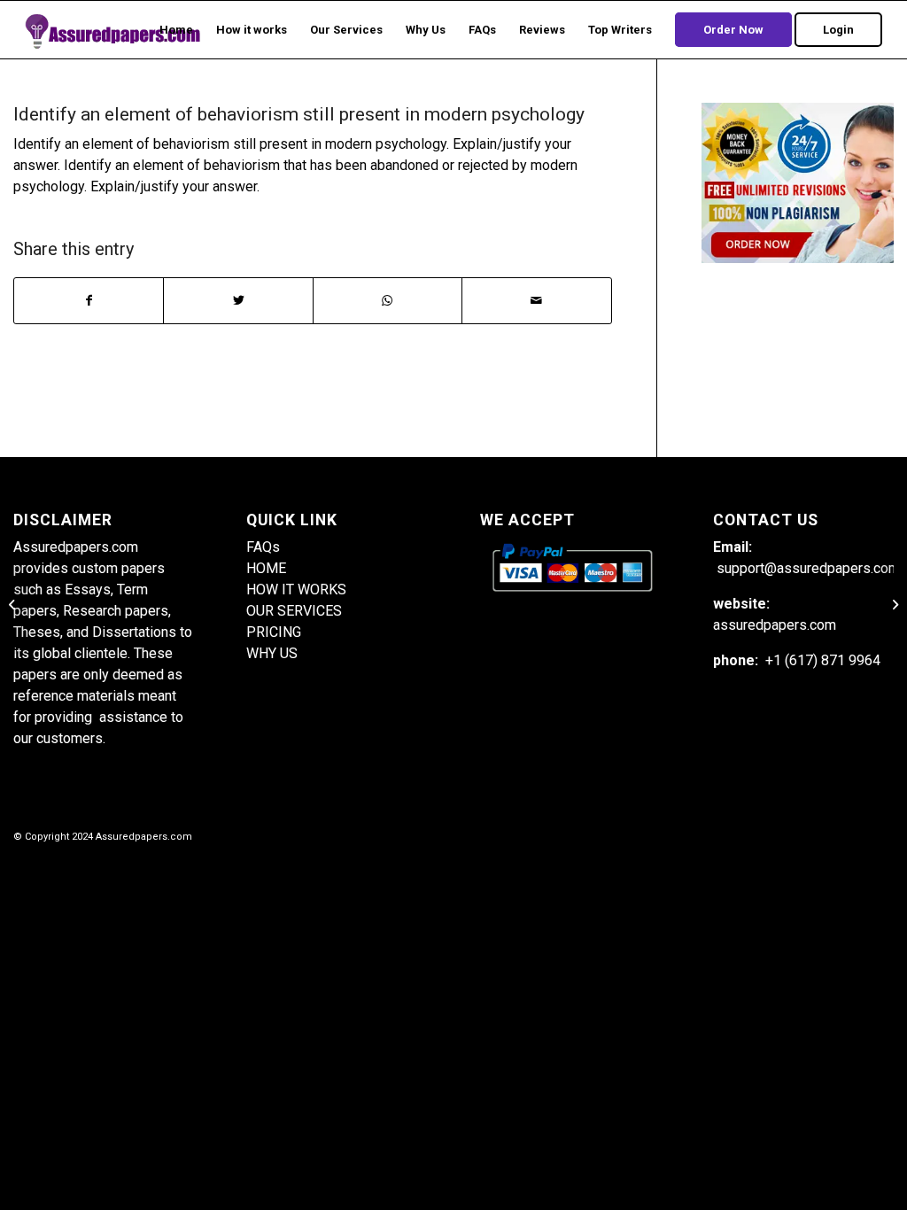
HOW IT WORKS (296, 589)
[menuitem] (176, 29)
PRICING (273, 632)
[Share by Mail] (536, 300)
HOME (266, 568)
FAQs (263, 547)
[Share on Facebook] (88, 300)
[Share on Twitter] (238, 300)
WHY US (272, 653)
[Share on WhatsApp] (387, 300)
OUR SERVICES (294, 610)
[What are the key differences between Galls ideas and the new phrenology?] (13, 605)
